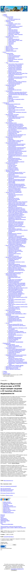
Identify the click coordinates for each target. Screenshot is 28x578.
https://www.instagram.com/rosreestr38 (9, 486)
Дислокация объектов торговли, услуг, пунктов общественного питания (17, 173)
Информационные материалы (15, 337)
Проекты (10, 119)
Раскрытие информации (13, 281)
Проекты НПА (11, 108)
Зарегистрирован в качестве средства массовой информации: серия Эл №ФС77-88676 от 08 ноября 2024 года (13, 527)
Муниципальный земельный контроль (16, 144)
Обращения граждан (10, 344)
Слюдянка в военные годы (14, 19)
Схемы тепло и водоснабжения (15, 279)
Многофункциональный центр (15, 135)
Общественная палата (10, 347)
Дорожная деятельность (13, 248)
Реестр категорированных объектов (16, 161)
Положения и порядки (13, 168)
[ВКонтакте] (1, 499)
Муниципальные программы (12, 114)
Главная (5, 14)
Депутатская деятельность (14, 83)
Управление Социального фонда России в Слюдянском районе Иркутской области (17, 93)
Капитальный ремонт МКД (14, 277)
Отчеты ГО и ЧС (12, 340)
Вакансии (3, 514)
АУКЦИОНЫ (11, 260)
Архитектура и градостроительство (13, 192)
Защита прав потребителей (14, 311)
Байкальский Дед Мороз (13, 33)
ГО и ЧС (8, 323)
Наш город (10, 17)
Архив (9, 45)
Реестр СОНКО (11, 182)
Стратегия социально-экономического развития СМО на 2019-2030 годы (16, 186)
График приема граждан (13, 345)
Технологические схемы (13, 132)
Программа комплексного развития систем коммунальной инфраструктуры (17, 288)
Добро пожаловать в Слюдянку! (15, 26)
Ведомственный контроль (14, 158)
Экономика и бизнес (10, 171)
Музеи (9, 28)
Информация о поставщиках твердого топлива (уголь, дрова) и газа (16, 286)
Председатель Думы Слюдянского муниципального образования (15, 64)
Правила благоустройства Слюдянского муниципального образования (17, 243)
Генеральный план (12, 106)
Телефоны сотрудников (13, 61)
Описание (10, 22)
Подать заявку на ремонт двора (15, 40)
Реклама (10, 232)
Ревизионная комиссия (11, 85)
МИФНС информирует (13, 96)
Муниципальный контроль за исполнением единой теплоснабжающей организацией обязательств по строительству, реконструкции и (17, 151)
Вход (2, 523)
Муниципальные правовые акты (13, 103)
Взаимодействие (6, 343)
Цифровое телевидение (13, 255)
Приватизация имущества (14, 264)
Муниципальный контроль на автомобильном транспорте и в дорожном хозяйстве (17, 156)
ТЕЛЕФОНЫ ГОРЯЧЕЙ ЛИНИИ (15, 365)
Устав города (11, 105)
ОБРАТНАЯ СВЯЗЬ (5, 520)
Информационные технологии (15, 320)
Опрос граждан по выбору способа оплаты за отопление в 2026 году (17, 307)
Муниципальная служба (13, 318)
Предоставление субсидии (14, 309)
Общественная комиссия (13, 39)
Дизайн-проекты (12, 41)
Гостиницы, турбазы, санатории (15, 34)
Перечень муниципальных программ (16, 179)
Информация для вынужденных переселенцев (16, 354)
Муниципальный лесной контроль (16, 148)
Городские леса (11, 193)
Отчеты (10, 121)
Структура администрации (14, 55)
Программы (11, 120)
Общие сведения (9, 16)
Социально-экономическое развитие (16, 184)
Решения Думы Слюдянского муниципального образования (15, 69)
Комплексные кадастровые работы (16, 268)
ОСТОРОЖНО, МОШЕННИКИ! (15, 342)
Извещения (10, 139)
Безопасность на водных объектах (15, 331)
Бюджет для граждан (13, 167)
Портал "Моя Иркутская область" (13, 369)
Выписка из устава (12, 70)
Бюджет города (11, 164)
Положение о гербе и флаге (14, 23)
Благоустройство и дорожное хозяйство (14, 245)
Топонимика (11, 197)
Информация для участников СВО (13, 366)
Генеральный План (12, 234)
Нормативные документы (14, 352)
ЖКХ (9, 278)
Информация (11, 88)
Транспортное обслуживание (14, 250)
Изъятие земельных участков (14, 267)
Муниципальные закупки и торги (13, 136)
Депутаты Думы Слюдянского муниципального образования (15, 67)
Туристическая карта (13, 30)
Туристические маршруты (14, 32)
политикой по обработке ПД (17, 568)
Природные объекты (13, 29)
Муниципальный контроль (12, 142)
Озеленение (11, 254)
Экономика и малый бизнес (14, 190)
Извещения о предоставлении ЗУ (15, 272)
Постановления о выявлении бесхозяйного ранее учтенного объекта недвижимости (17, 240)
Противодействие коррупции (14, 72)
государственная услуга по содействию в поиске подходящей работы (17, 188)
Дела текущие (9, 46)
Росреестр (10, 98)
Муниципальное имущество (14, 258)
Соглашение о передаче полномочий (16, 317)
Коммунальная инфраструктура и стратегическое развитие (13, 274)
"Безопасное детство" (13, 330)
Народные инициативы (13, 175)
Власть (4, 52)
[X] (7, 499)
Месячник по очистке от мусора (15, 251)
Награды (10, 321)
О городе (5, 15)
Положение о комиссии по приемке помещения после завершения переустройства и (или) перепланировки (17, 237)
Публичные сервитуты (13, 259)
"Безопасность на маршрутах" (15, 191)
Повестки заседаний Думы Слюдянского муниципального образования (17, 82)
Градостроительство (12, 200)
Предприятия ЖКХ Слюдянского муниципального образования (15, 291)
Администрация (9, 53)
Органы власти (9, 91)
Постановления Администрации (15, 107)
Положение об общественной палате (16, 350)
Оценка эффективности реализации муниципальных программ (16, 117)
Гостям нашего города (11, 25)
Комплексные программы (14, 199)
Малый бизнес (11, 174)
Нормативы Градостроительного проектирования (15, 195)
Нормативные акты (12, 115)
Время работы (11, 58)
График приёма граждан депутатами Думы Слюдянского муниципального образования (17, 74)
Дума (7, 62)
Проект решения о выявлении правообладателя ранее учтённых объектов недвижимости (17, 230)
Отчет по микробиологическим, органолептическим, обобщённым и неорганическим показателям (16, 293)
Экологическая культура (13, 198)
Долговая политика (12, 165)
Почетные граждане (10, 20)
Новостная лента (9, 49)
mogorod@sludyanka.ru (9, 536)
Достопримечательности (13, 27)
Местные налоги (12, 166)
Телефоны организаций (11, 50)
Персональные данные (13, 316)
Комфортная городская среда (12, 36)
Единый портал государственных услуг (17, 134)
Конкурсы (10, 138)
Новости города (9, 47)
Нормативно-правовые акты (14, 338)
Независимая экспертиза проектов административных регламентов (16, 126)
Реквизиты (10, 60)
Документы (10, 43)
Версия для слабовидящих (7, 524)
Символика (8, 21)
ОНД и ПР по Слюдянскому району (16, 99)
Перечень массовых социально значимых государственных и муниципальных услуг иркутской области (17, 128)
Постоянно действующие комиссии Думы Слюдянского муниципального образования (17, 78)
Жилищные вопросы (13, 276)
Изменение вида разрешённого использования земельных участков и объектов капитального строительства (16, 209)
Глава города (11, 54)
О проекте (10, 37)
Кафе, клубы (11, 35)
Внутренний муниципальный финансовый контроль (15, 160)
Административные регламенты (15, 124)
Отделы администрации (13, 56)
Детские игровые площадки (14, 253)
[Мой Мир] (5, 499)
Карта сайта (3, 521)
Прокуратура (11, 101)
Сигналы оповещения (13, 339)
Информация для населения (14, 280)
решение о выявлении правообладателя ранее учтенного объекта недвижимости (17, 266)
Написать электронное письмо (15, 346)
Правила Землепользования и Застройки (17, 241)
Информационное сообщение (14, 233)
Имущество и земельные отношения (14, 257)
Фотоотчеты (11, 42)
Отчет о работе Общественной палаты (16, 349)
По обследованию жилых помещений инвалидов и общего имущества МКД (16, 283)
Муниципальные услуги (11, 122)
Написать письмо (12, 80)
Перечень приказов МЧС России (15, 324)
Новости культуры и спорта (12, 48)
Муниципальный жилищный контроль (17, 147)
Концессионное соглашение (14, 141)
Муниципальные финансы (12, 162)
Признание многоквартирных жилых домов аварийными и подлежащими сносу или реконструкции (17, 205)
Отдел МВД (11, 100)
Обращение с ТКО (12, 252)
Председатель (11, 86)
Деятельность (6, 102)
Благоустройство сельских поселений (16, 246)
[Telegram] (8, 499)
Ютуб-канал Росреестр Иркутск (8, 493)
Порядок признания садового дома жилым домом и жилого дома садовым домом (17, 202)
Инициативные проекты (13, 247)
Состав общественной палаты (15, 351)
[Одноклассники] (3, 499)
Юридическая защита (10, 310)
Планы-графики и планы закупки (15, 140)
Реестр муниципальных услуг (15, 131)
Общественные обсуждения (14, 296)
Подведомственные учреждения (15, 59)
